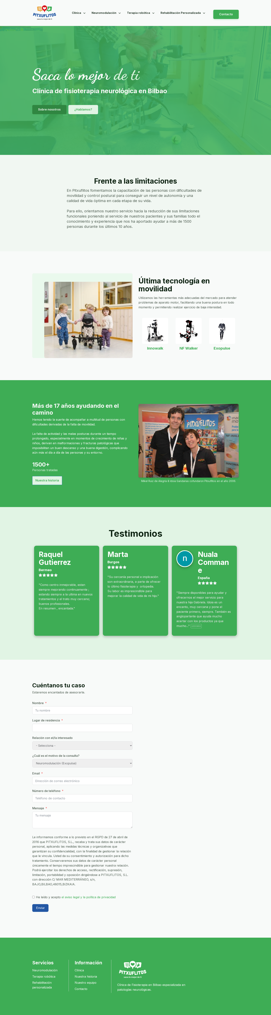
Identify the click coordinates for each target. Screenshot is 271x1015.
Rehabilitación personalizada (42, 985)
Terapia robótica (138, 13)
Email (36, 773)
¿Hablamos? (83, 109)
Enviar (40, 907)
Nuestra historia (47, 480)
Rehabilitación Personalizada (181, 13)
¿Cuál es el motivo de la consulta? (55, 756)
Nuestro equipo (85, 982)
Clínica (76, 13)
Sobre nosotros (49, 109)
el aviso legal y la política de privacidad (89, 897)
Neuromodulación (104, 13)
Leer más (196, 626)
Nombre (38, 703)
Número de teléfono (46, 791)
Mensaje (38, 808)
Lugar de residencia (46, 720)
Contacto (226, 14)
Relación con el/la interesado (52, 738)
